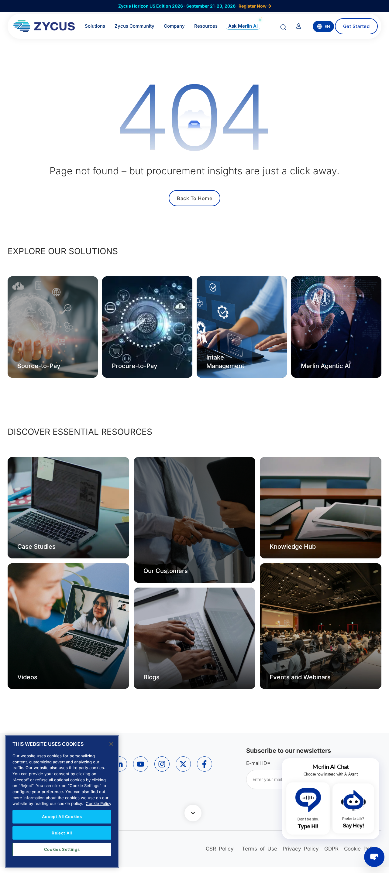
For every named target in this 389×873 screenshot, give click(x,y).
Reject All (62, 832)
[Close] (111, 744)
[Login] (299, 27)
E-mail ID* (258, 763)
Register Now (253, 6)
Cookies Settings (62, 849)
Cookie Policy (98, 803)
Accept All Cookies (62, 816)
